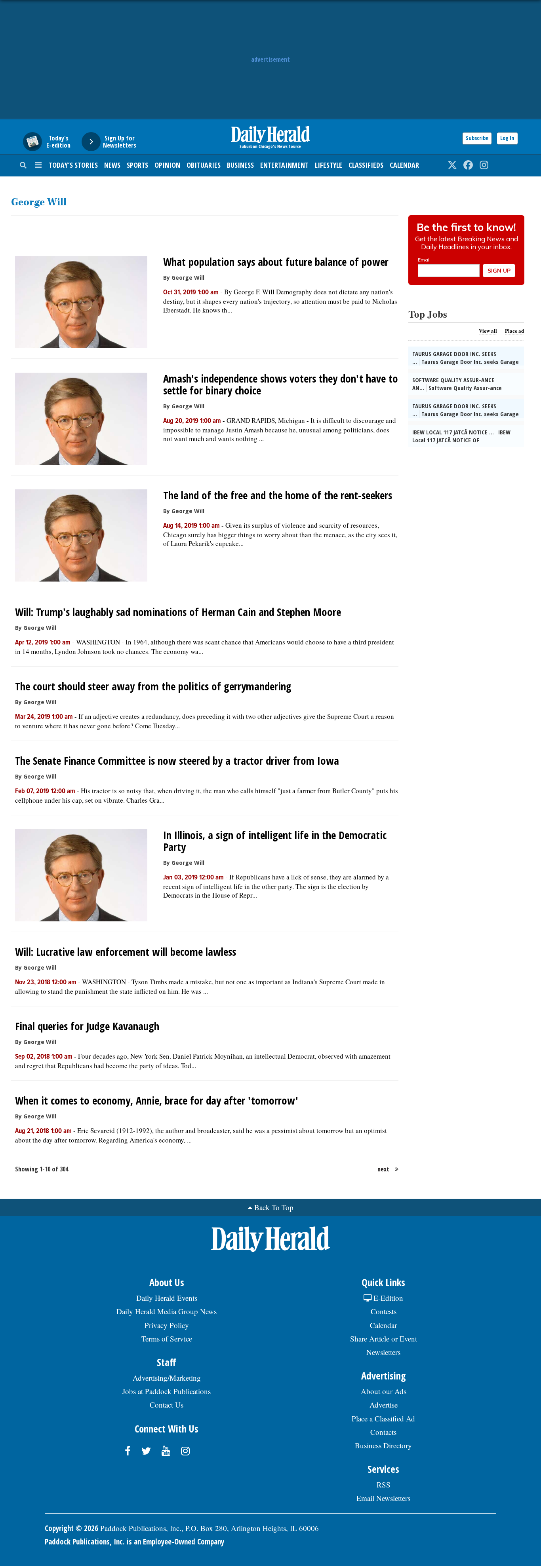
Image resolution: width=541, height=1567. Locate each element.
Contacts (383, 1432)
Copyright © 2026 (71, 1528)
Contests (383, 1311)
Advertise (384, 1405)
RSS (384, 1484)
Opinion (167, 165)
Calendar (404, 165)
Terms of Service (166, 1338)
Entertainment (284, 165)
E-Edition (387, 1298)
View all (488, 330)
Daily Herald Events (166, 1298)
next (383, 1169)
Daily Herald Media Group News (166, 1311)
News (112, 165)
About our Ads (383, 1391)
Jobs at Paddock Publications (166, 1391)
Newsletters (383, 1352)
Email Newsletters (383, 1498)
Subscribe (477, 138)
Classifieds (366, 165)
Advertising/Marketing (167, 1378)
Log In (507, 138)
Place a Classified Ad (383, 1418)
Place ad (514, 330)
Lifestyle (328, 165)
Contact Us (166, 1405)
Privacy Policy (167, 1325)
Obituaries (204, 165)
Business (240, 165)
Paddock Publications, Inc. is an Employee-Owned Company (134, 1542)
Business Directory (383, 1445)
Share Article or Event (383, 1338)
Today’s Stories (73, 165)
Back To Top (273, 1207)
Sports (137, 165)
